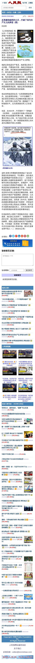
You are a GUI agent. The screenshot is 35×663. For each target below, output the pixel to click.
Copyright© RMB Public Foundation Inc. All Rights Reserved (17, 639)
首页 (3, 12)
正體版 (30, 3)
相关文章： (6, 288)
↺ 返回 (4, 3)
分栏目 (9, 12)
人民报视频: (6, 346)
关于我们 (17, 648)
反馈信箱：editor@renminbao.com (17, 652)
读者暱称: (5, 270)
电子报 (24, 3)
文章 (19, 12)
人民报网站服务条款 (17, 645)
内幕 (14, 12)
